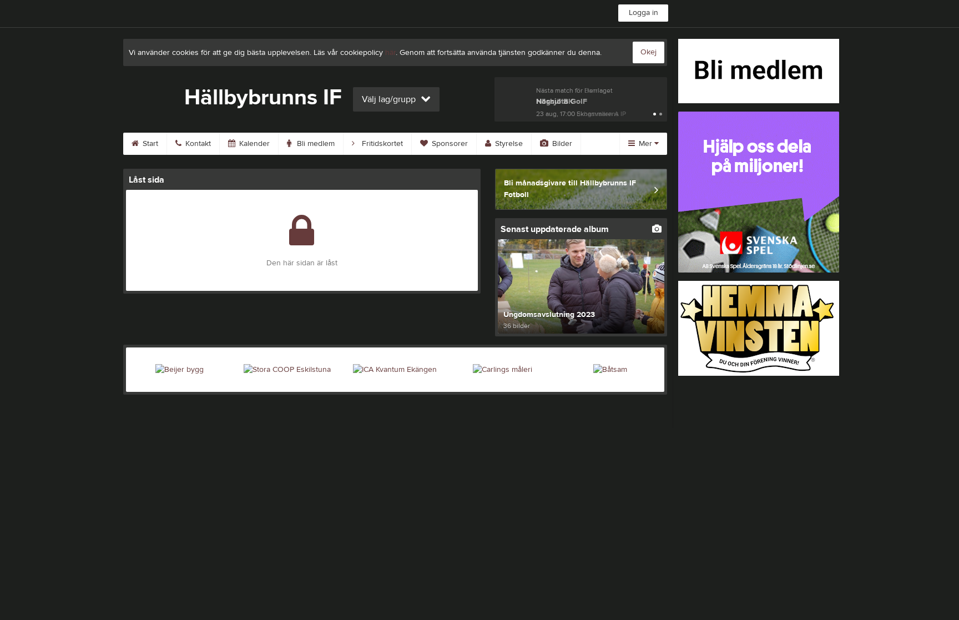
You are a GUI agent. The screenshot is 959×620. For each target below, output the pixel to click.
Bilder (561, 144)
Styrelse (508, 144)
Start (149, 144)
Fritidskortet (381, 144)
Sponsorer (449, 144)
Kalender (253, 144)
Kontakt (197, 144)
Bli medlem (315, 144)
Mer (645, 144)
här (390, 53)
